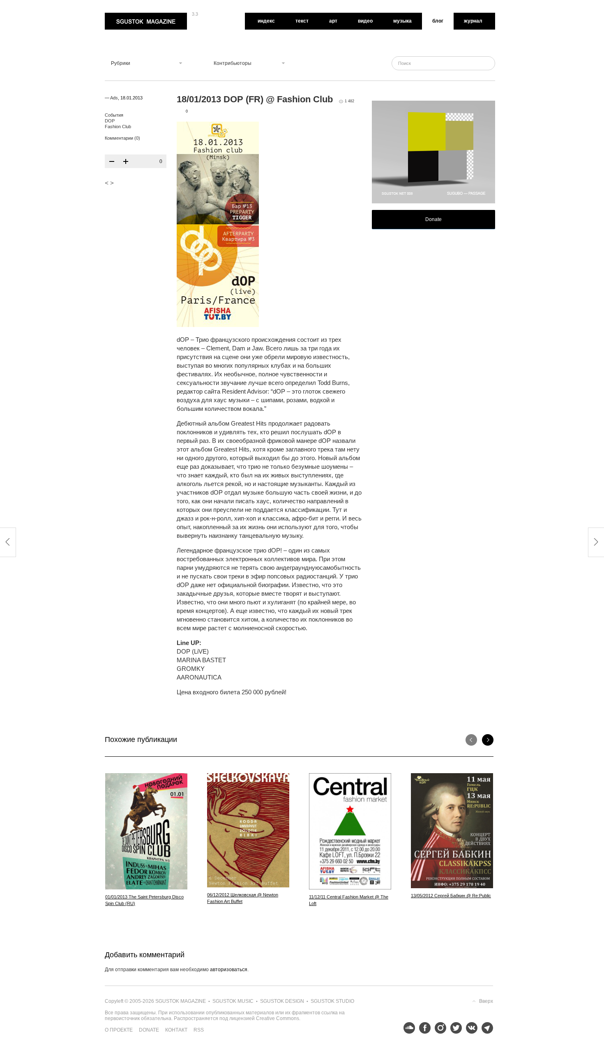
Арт (333, 21)
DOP (110, 120)
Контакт (176, 1030)
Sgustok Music (233, 1001)
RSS (199, 1030)
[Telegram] (485, 1028)
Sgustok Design (282, 1001)
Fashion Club (118, 126)
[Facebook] (423, 1028)
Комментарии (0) (122, 138)
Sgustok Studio (332, 1001)
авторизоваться (228, 969)
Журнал (473, 21)
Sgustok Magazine (126, 15)
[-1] (112, 161)
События (114, 115)
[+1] (126, 161)
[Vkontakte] (469, 1028)
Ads (114, 97)
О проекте (119, 1030)
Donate (433, 219)
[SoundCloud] (407, 1028)
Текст (302, 21)
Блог (437, 21)
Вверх (486, 1001)
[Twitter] (454, 1028)
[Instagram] (438, 1028)
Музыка (402, 21)
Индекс (266, 21)
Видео (365, 21)
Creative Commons (277, 1018)
